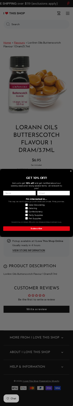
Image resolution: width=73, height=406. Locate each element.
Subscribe (36, 228)
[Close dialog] (71, 171)
